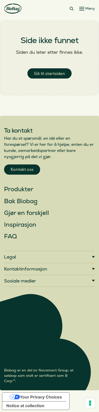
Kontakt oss (22, 169)
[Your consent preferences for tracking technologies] (90, 403)
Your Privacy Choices (41, 397)
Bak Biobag (21, 201)
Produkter (18, 189)
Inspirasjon (20, 224)
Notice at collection (25, 405)
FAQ (10, 236)
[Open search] (71, 8)
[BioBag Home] (13, 9)
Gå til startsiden (49, 73)
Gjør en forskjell (26, 213)
